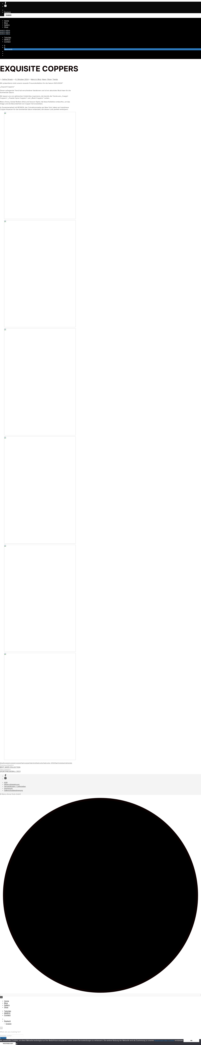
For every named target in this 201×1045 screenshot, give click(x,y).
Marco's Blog (36, 79)
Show (49, 79)
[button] (4, 45)
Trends (55, 79)
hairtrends (59, 763)
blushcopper (5, 763)
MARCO (7, 39)
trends (69, 763)
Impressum (8, 788)
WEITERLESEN (8, 1043)
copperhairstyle (30, 763)
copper (12, 763)
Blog (6, 23)
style (65, 763)
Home (6, 21)
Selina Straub (7, 79)
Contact (7, 42)
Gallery (7, 25)
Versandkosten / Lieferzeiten (15, 786)
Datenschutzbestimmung (13, 790)
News (44, 79)
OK (191, 1040)
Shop (6, 27)
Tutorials (7, 37)
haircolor (39, 763)
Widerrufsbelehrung (11, 784)
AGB (5, 782)
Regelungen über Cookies (164, 1040)
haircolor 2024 (49, 763)
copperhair (19, 763)
